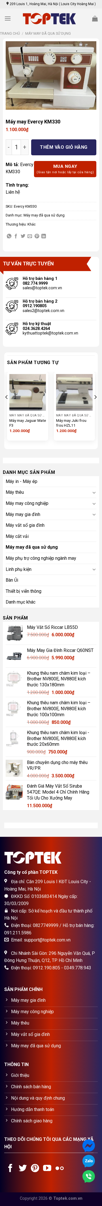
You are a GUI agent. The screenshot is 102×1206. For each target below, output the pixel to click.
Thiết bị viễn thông (23, 591)
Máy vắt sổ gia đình (25, 525)
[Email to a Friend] (29, 236)
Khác (31, 224)
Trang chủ (10, 33)
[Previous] (7, 408)
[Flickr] (60, 1168)
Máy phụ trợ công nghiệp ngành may (41, 558)
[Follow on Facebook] (10, 1168)
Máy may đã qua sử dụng (48, 33)
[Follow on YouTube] (47, 1168)
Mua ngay (65, 169)
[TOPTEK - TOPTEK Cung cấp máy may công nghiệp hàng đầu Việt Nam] (51, 19)
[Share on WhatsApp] (9, 236)
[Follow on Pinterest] (35, 1168)
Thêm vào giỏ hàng (63, 147)
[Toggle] (94, 492)
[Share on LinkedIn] (43, 236)
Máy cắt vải (17, 536)
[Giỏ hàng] (95, 18)
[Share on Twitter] (23, 236)
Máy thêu (15, 492)
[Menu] (7, 18)
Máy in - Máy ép (21, 481)
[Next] (95, 408)
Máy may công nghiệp (27, 503)
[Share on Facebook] (16, 236)
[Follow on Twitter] (23, 1168)
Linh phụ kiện (18, 569)
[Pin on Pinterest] (37, 236)
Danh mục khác (20, 602)
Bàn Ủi (12, 580)
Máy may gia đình (23, 514)
